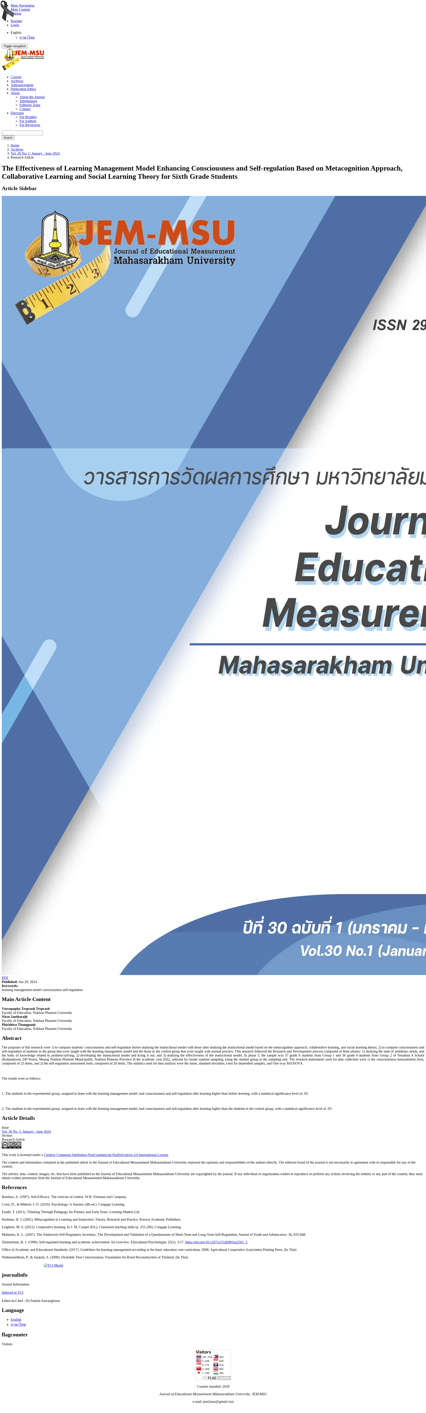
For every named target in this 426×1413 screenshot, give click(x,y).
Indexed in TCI (12, 1292)
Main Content (20, 9)
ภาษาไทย (27, 37)
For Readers (28, 117)
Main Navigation (22, 5)
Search (8, 137)
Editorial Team (30, 105)
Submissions (28, 101)
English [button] (16, 32)
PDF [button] (5, 978)
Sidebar (16, 13)
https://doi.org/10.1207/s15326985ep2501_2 (216, 1242)
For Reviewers (30, 125)
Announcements (22, 85)
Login (15, 25)
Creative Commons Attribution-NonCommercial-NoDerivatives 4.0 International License (106, 1155)
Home (15, 145)
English (16, 1319)
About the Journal (32, 97)
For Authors (28, 121)
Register (16, 21)
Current (16, 77)
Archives (17, 81)
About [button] (15, 93)
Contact (25, 109)
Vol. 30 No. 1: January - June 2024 (35, 153)
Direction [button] (17, 113)
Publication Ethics (23, 89)
